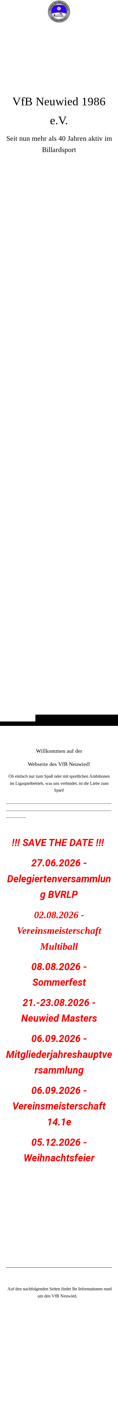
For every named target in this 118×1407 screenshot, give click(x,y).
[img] (59, 374)
